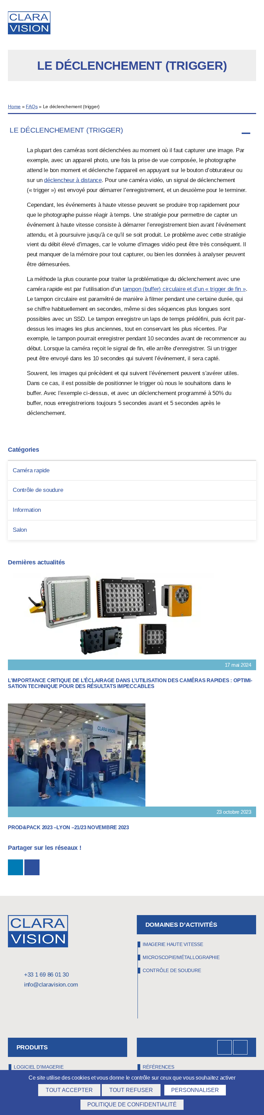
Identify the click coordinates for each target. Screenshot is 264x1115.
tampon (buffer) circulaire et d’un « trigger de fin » (184, 289)
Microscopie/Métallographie (181, 957)
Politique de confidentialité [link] (132, 1104)
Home (14, 106)
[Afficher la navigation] (253, 24)
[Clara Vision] (38, 945)
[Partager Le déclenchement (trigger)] (15, 867)
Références (158, 1067)
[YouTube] (240, 1047)
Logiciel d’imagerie (38, 1067)
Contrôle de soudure (38, 490)
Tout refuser (131, 1090)
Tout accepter (69, 1090)
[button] (132, 133)
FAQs (31, 106)
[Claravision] (32, 23)
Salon (20, 530)
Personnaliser (195, 1090)
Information (27, 510)
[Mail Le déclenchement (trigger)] (32, 867)
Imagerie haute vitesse (173, 944)
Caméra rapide (31, 470)
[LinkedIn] (224, 1047)
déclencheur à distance (73, 180)
